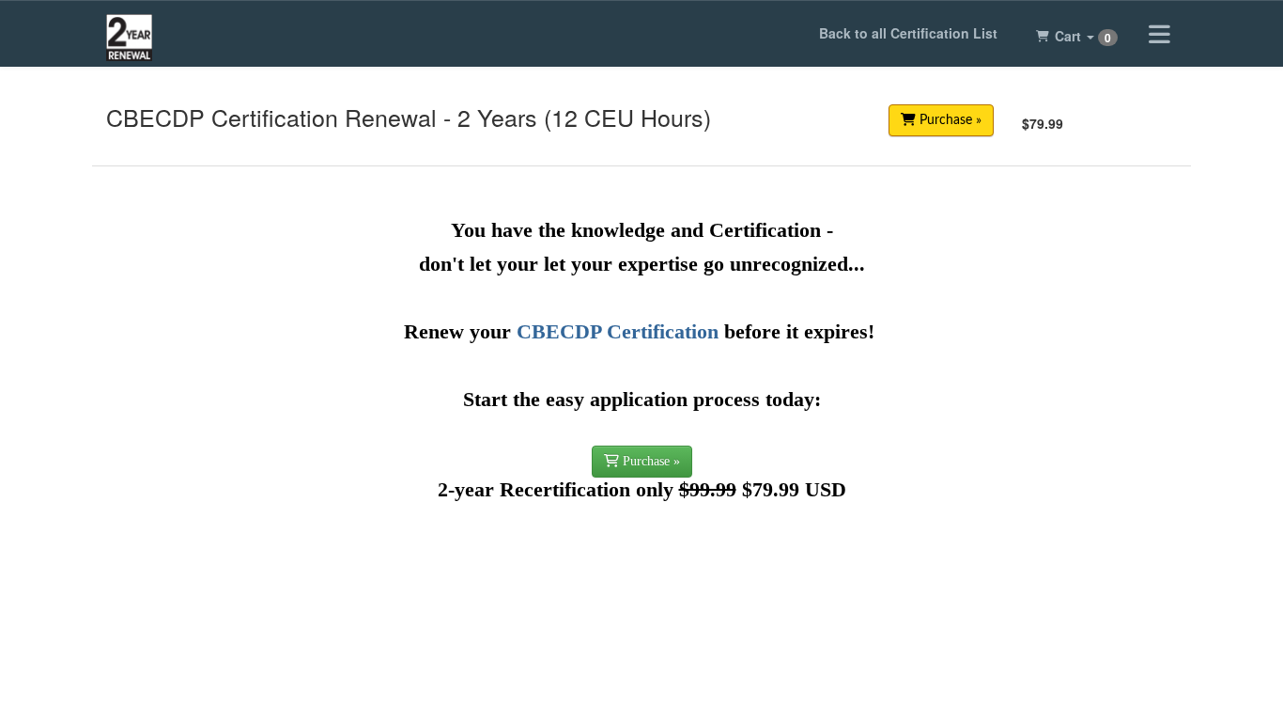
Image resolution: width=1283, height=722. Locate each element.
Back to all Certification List (908, 33)
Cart (1083, 36)
